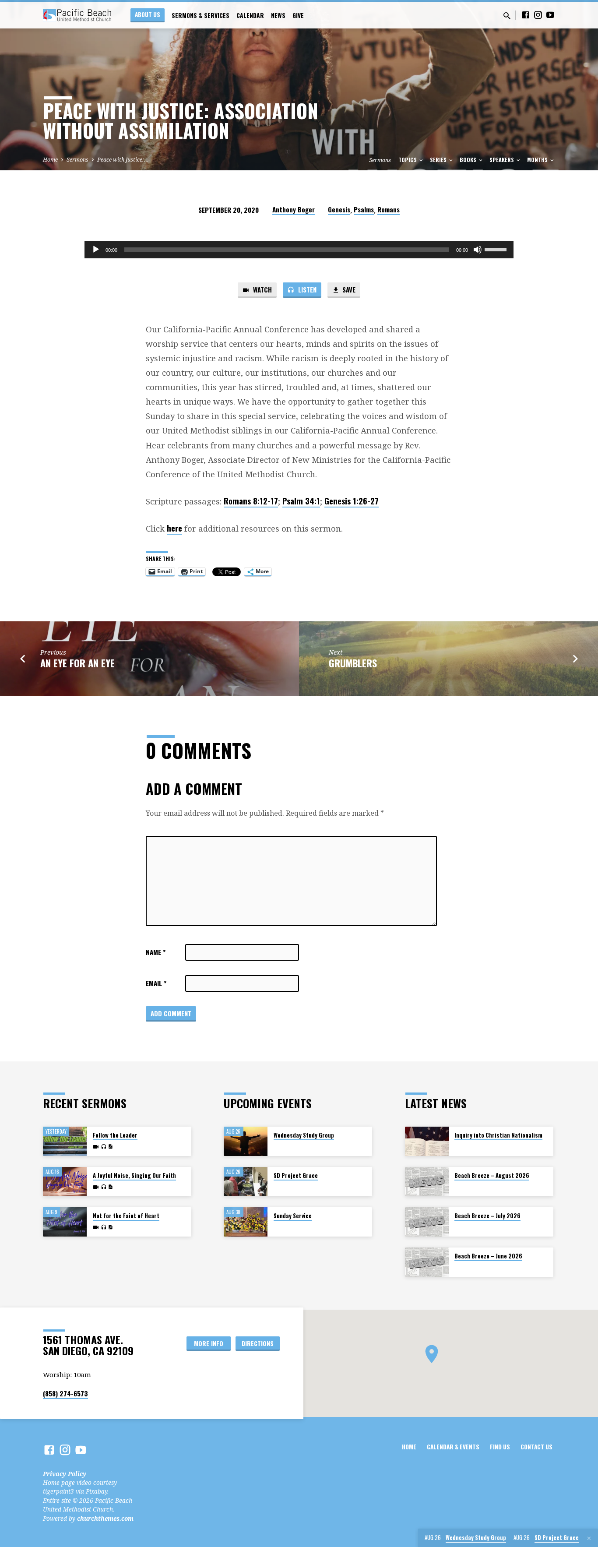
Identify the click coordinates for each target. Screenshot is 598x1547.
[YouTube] (550, 14)
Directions (258, 1343)
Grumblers (353, 662)
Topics (408, 159)
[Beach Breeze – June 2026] (427, 1262)
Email (156, 983)
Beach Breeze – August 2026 (491, 1175)
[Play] (95, 249)
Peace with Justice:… (123, 159)
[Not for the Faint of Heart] (65, 1222)
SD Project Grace (296, 1175)
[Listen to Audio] (103, 1147)
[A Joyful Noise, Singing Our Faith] (65, 1181)
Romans (388, 209)
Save (348, 289)
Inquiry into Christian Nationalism (498, 1135)
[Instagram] (538, 14)
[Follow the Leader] (65, 1141)
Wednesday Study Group (304, 1135)
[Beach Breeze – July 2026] (427, 1222)
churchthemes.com (105, 1518)
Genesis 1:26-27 (351, 501)
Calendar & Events (453, 1446)
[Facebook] (526, 14)
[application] (299, 249)
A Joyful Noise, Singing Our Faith (134, 1175)
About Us (147, 14)
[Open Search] (507, 15)
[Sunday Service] (245, 1222)
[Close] (589, 1538)
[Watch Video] (95, 1147)
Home (50, 159)
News (278, 15)
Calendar (250, 15)
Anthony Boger (293, 209)
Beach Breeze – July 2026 (487, 1216)
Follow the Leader (115, 1135)
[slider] (497, 249)
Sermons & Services (200, 15)
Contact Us (536, 1446)
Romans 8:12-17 (251, 501)
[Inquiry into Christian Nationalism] (427, 1141)
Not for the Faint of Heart (126, 1216)
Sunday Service (293, 1216)
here (174, 528)
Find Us (500, 1446)
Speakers (502, 159)
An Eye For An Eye (77, 662)
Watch (261, 289)
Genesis (339, 209)
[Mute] (477, 249)
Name (155, 952)
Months (538, 159)
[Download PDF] (110, 1146)
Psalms (364, 209)
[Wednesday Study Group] (245, 1141)
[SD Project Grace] (245, 1181)
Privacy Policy (64, 1473)
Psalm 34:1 (301, 501)
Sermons (77, 159)
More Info (208, 1343)
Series (439, 159)
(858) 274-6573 (65, 1393)
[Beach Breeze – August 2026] (427, 1181)
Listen (306, 289)
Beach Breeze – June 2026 (488, 1256)
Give (298, 15)
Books (469, 159)
